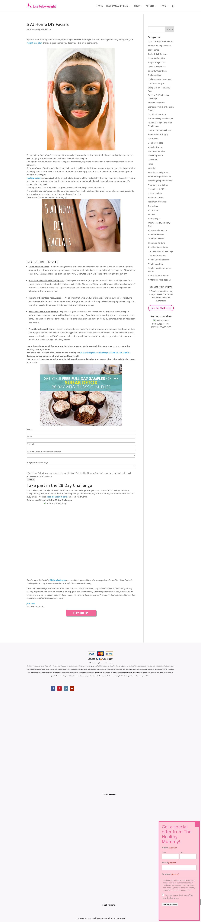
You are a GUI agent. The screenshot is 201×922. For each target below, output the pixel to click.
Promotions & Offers (157, 189)
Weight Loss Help (155, 264)
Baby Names (153, 50)
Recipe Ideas (153, 210)
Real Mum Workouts (157, 201)
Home (100, 6)
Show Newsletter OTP (158, 230)
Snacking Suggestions (158, 247)
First (164, 852)
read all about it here (57, 496)
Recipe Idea (153, 206)
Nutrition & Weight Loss (158, 172)
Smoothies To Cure (156, 243)
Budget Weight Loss (157, 62)
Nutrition (152, 168)
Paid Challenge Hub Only (159, 176)
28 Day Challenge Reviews (159, 45)
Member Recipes (155, 142)
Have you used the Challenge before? (44, 451)
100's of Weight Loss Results (160, 41)
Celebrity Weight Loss (157, 71)
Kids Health (153, 138)
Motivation (152, 159)
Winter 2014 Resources (158, 275)
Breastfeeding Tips (156, 58)
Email (29, 436)
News (150, 164)
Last (181, 852)
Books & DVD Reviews (158, 54)
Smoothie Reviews (156, 238)
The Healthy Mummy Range (160, 251)
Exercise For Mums (156, 102)
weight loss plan (34, 43)
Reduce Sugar (154, 218)
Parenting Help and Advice (39, 29)
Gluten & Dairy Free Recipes (160, 118)
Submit (31, 479)
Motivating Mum (155, 155)
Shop (137, 6)
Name (29, 429)
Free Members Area (157, 114)
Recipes (151, 214)
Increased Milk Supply (158, 134)
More (163, 6)
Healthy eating (33, 178)
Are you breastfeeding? (37, 462)
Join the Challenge (161, 308)
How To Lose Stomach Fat (159, 130)
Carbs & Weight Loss (157, 66)
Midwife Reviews (155, 147)
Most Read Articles (156, 151)
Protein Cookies (155, 193)
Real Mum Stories (156, 197)
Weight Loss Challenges (158, 259)
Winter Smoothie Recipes (159, 279)
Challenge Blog (154, 75)
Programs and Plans (117, 6)
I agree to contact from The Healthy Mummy (177, 897)
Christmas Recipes (156, 83)
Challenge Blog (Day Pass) (159, 79)
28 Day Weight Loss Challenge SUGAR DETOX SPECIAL (105, 352)
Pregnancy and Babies (158, 185)
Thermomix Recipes (157, 255)
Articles (150, 6)
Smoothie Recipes (156, 234)
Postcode (31, 444)
